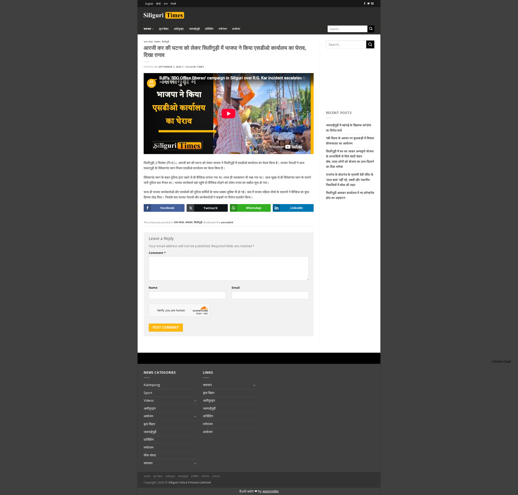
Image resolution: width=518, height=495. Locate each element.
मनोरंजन (223, 29)
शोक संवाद (150, 455)
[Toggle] (195, 400)
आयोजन (236, 29)
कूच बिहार (164, 29)
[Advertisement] (327, 15)
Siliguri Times (195, 66)
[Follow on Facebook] (364, 3)
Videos (149, 400)
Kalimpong (152, 385)
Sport (148, 393)
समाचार (147, 29)
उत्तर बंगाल (148, 41)
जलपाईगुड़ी (194, 29)
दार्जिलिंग (209, 29)
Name (153, 288)
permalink (227, 222)
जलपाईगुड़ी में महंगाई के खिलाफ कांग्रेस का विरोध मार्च (348, 128)
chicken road (501, 361)
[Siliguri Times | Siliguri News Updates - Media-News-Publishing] (164, 15)
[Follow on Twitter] (368, 3)
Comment (157, 253)
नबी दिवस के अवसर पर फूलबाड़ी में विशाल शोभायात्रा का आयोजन (350, 141)
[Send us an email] (372, 3)
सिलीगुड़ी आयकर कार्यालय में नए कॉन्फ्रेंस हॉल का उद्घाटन (350, 195)
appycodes (270, 491)
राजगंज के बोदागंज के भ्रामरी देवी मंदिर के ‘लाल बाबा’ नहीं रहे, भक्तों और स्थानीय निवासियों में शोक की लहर (349, 179)
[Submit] (370, 29)
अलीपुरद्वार (179, 29)
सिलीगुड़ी (165, 41)
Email (236, 288)
